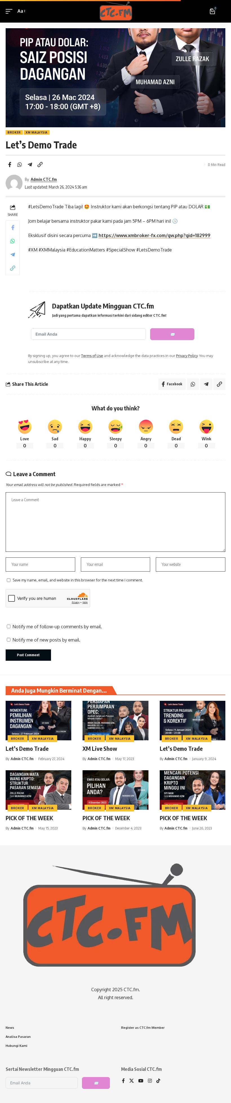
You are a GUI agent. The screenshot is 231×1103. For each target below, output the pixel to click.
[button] (10, 11)
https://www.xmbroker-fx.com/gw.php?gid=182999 (154, 235)
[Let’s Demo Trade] (38, 720)
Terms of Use (92, 355)
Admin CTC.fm (44, 179)
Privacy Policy (186, 355)
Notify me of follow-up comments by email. (57, 626)
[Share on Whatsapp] (20, 164)
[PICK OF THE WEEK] (38, 790)
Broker (14, 132)
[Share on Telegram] (30, 164)
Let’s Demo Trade (27, 748)
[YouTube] (140, 1081)
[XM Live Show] (115, 720)
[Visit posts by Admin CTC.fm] (14, 183)
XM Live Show (100, 748)
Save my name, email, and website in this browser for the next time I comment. (78, 580)
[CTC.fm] (115, 11)
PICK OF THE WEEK (29, 817)
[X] (131, 1081)
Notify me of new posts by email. (46, 640)
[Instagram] (150, 1081)
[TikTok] (158, 1081)
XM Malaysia (37, 132)
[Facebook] (123, 1081)
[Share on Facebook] (10, 164)
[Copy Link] (40, 164)
